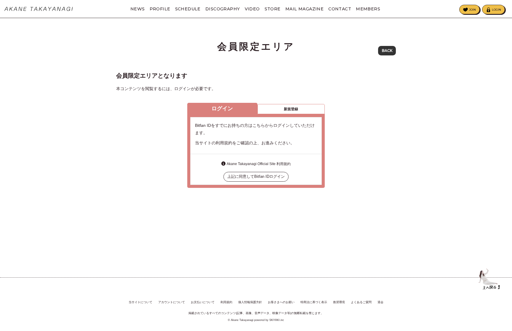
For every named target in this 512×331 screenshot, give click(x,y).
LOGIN (496, 10)
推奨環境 (339, 302)
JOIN (472, 10)
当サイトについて (140, 302)
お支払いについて (203, 302)
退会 (380, 302)
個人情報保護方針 (250, 302)
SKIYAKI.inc (276, 320)
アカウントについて (171, 302)
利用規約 (226, 302)
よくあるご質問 (361, 302)
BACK (387, 50)
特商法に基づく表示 (313, 302)
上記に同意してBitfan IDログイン (256, 176)
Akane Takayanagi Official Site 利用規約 (259, 164)
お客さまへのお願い (281, 302)
